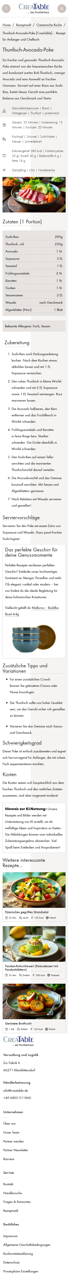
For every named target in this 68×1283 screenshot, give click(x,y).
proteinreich (52, 113)
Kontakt (8, 1184)
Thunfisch (35, 113)
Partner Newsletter (15, 1150)
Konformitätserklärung (18, 1253)
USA (32, 170)
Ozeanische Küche (49, 24)
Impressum (10, 1235)
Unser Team (11, 1132)
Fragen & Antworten (17, 1201)
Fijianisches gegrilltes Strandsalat (26, 912)
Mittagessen (19, 113)
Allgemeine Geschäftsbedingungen (26, 1244)
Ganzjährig (19, 170)
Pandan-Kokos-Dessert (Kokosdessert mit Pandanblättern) (31, 968)
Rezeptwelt (23, 24)
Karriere (8, 1158)
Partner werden (13, 1141)
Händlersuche (12, 1193)
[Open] (6, 8)
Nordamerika (46, 170)
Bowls (45, 108)
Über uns (9, 1123)
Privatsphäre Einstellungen (20, 1271)
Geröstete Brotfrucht (18, 1023)
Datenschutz (11, 1262)
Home (7, 24)
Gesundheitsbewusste (25, 108)
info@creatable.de (15, 1090)
